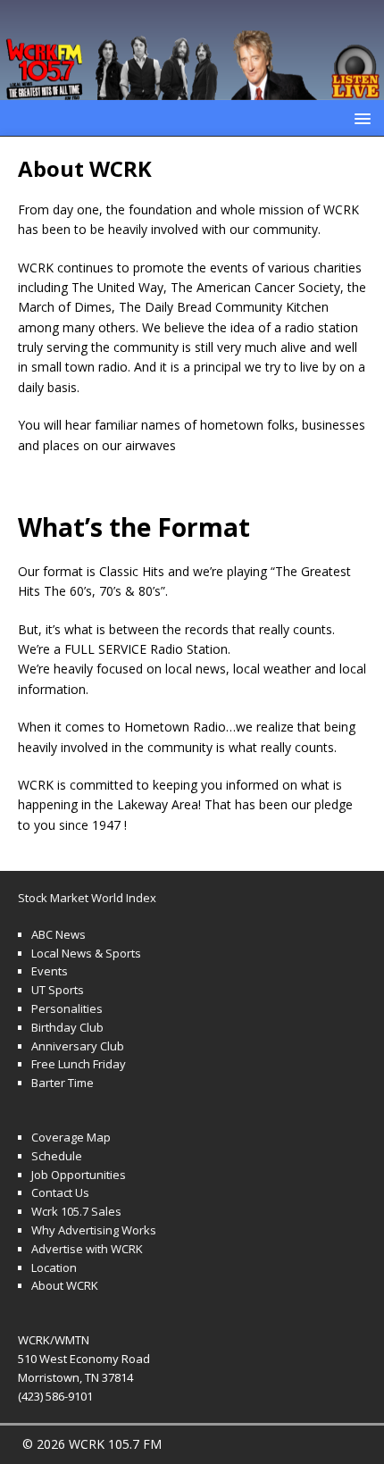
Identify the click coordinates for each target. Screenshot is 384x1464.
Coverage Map (71, 1137)
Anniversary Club (77, 1046)
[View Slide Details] (192, 50)
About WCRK (64, 1285)
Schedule (56, 1156)
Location (54, 1267)
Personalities (67, 1008)
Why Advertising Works (93, 1230)
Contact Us (60, 1192)
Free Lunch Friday (78, 1064)
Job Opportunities (78, 1175)
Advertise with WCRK (87, 1249)
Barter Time (62, 1083)
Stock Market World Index (87, 898)
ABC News (58, 934)
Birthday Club (67, 1027)
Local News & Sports (86, 953)
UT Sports (57, 990)
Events (49, 971)
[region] (192, 50)
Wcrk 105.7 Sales (76, 1211)
